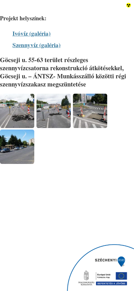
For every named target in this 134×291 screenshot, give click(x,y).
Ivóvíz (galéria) (31, 33)
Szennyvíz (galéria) (36, 45)
